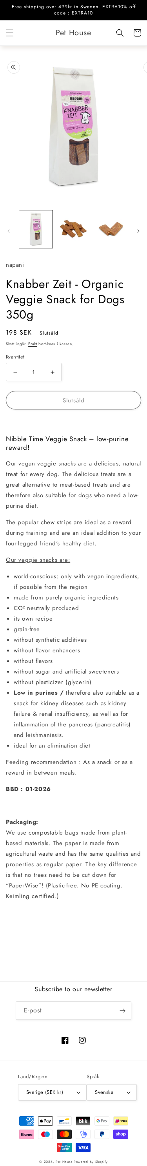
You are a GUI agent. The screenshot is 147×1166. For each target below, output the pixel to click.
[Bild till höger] (138, 231)
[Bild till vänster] (8, 231)
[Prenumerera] (122, 1010)
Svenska (104, 1092)
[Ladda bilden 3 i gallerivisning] (110, 229)
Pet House (65, 1161)
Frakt (32, 344)
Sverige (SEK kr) (44, 1092)
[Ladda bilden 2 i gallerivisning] (73, 229)
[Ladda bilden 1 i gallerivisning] (36, 229)
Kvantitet (15, 356)
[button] (9, 33)
